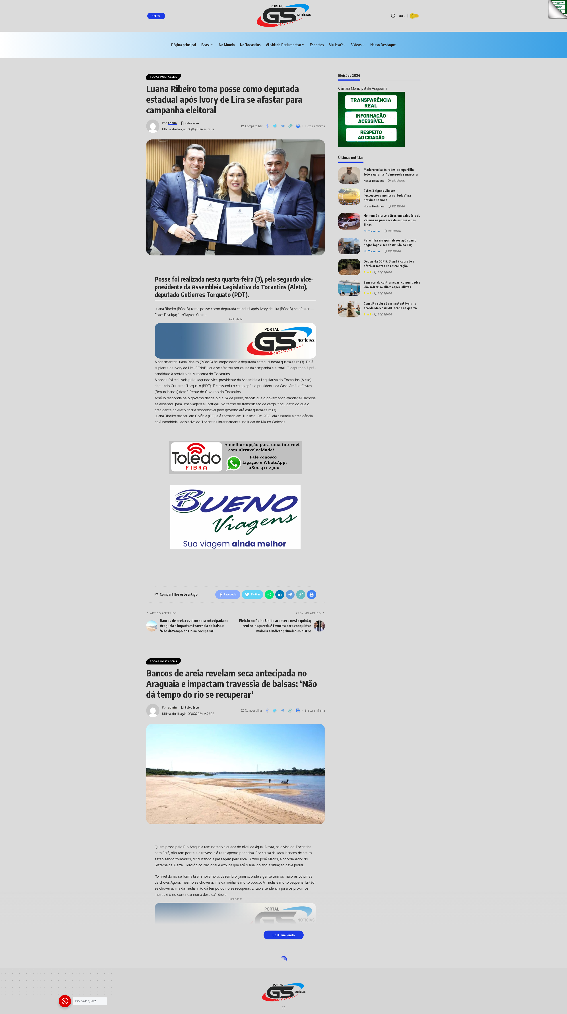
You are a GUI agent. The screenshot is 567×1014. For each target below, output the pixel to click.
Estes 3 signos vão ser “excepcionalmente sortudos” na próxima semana (387, 195)
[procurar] (393, 16)
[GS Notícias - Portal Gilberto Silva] (283, 15)
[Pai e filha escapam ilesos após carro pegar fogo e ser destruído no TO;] (349, 246)
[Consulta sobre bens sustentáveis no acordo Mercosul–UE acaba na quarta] (349, 309)
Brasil (367, 272)
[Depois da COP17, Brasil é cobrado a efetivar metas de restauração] (349, 267)
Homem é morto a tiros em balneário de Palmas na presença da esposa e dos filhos (392, 219)
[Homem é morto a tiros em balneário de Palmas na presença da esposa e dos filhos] (349, 221)
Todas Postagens (163, 76)
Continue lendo (283, 935)
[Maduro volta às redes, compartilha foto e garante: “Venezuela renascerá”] (349, 175)
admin (172, 123)
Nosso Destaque (374, 180)
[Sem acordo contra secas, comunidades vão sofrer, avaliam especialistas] (349, 288)
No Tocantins (372, 231)
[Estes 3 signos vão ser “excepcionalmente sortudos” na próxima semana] (349, 196)
